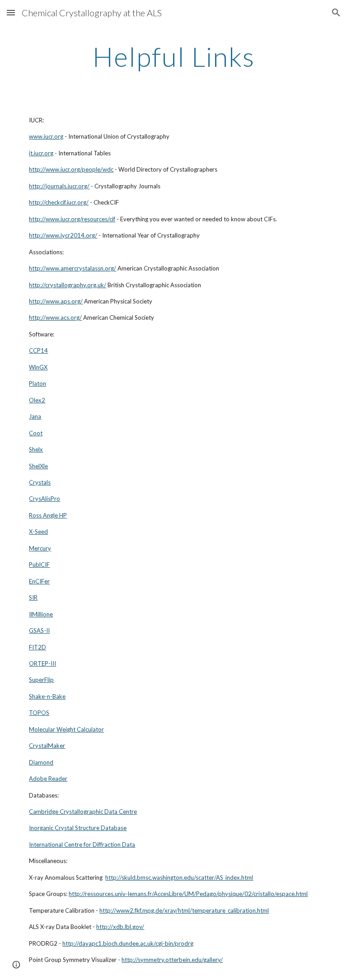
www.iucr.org (46, 136)
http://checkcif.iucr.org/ (59, 202)
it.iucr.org (41, 153)
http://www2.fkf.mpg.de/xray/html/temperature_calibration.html (184, 910)
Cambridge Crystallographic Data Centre (83, 811)
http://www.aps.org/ (56, 301)
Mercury (40, 548)
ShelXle (38, 466)
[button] (11, 12)
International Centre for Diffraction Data (82, 844)
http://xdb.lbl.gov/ (120, 926)
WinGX (38, 367)
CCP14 (38, 350)
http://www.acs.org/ (55, 317)
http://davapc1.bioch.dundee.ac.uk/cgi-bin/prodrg (127, 943)
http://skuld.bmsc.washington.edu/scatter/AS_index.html (179, 877)
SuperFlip (41, 679)
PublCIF (39, 564)
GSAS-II (39, 630)
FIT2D (37, 647)
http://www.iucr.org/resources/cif (72, 219)
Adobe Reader (48, 778)
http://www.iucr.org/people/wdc (71, 169)
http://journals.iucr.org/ (59, 186)
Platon (37, 383)
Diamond (41, 762)
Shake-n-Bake (47, 696)
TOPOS (39, 712)
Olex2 (37, 400)
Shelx (36, 449)
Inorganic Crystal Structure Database (78, 827)
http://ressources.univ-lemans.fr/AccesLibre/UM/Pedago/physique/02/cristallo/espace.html (188, 893)
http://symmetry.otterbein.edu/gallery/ (172, 959)
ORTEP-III (42, 663)
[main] (173, 56)
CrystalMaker (47, 745)
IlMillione (41, 614)
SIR (33, 597)
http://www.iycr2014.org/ (63, 235)
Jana (35, 416)
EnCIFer (39, 581)
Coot (35, 433)
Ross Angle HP (48, 515)
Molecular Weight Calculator (66, 729)
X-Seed (38, 531)
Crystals (40, 482)
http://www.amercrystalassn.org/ (72, 268)
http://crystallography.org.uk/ (67, 285)
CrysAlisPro (44, 498)
